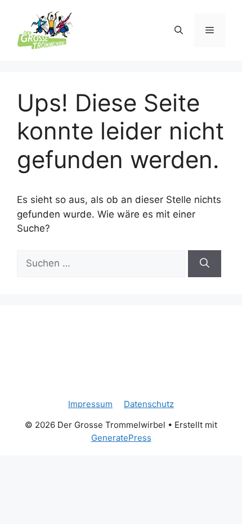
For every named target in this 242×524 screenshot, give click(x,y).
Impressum (90, 404)
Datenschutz (149, 404)
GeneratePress (121, 437)
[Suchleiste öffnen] (178, 30)
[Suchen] (204, 263)
